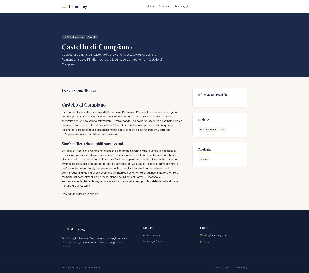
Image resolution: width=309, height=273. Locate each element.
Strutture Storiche (152, 235)
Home (150, 6)
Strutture (164, 6)
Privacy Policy (223, 267)
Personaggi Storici (153, 241)
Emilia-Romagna (208, 129)
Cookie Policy (240, 267)
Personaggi (181, 6)
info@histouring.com (215, 235)
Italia (223, 129)
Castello (204, 159)
